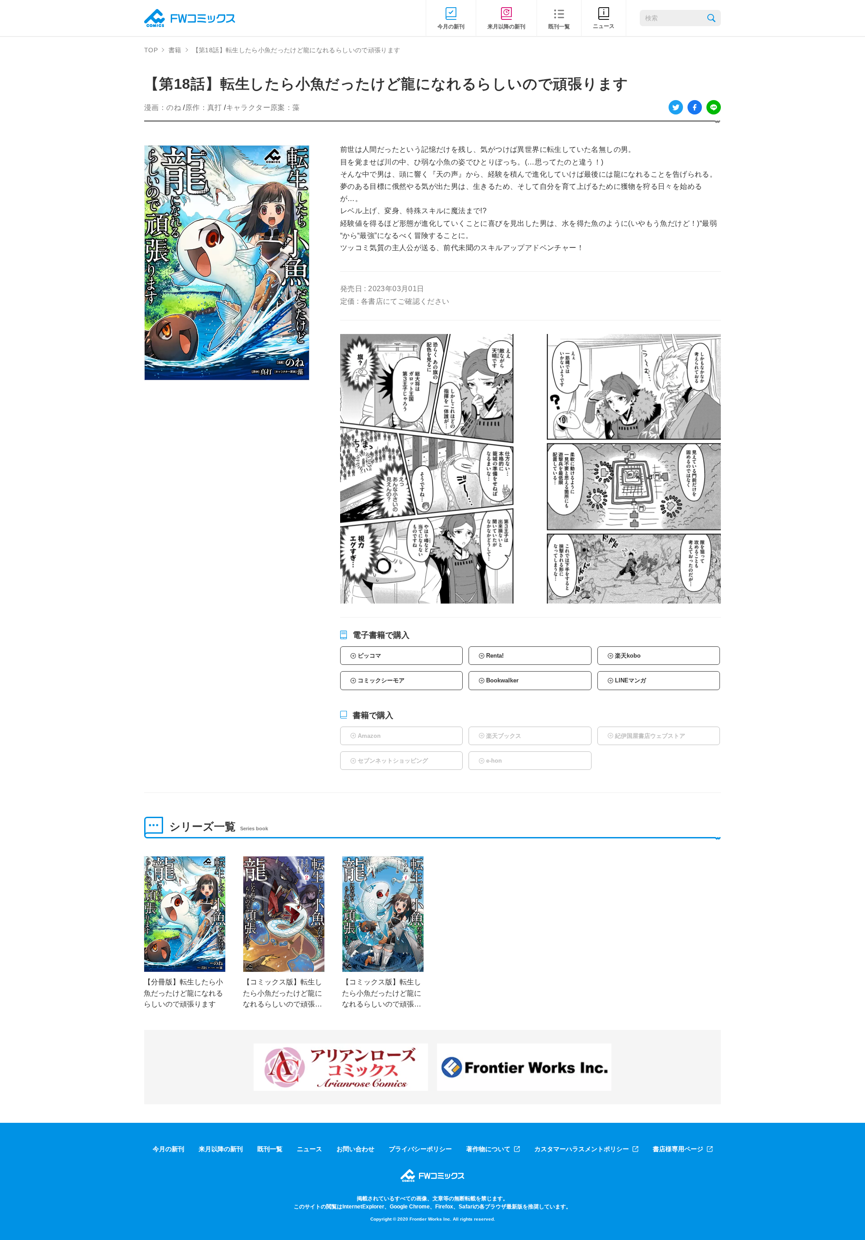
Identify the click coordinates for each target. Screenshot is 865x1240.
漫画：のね (162, 107)
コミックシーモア (381, 680)
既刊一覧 (269, 1149)
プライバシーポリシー (420, 1149)
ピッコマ (369, 655)
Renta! (495, 655)
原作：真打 (203, 107)
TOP (151, 50)
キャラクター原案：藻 (263, 107)
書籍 (175, 50)
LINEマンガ (630, 680)
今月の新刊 (168, 1149)
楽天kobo (628, 655)
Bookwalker (502, 680)
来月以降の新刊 (221, 1149)
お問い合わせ (355, 1149)
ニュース (309, 1149)
